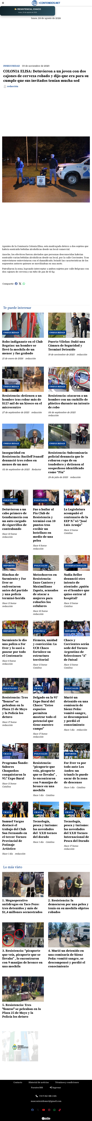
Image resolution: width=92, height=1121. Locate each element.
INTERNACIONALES (75, 565)
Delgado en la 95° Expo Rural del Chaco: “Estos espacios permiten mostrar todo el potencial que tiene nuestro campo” (45, 713)
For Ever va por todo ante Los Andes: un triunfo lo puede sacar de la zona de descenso (76, 772)
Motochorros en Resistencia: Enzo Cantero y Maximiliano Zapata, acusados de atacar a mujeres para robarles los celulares (45, 590)
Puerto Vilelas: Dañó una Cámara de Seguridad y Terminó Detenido (66, 346)
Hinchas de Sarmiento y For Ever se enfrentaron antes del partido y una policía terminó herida (15, 586)
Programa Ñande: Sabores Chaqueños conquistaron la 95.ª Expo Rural (15, 771)
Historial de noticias (39, 1082)
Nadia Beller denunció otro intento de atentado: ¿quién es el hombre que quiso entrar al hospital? (76, 586)
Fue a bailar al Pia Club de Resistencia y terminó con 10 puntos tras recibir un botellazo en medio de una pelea (44, 525)
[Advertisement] (46, 39)
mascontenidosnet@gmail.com (46, 1101)
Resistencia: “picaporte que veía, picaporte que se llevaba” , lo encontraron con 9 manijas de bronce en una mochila (45, 776)
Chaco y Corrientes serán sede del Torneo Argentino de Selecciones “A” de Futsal (76, 650)
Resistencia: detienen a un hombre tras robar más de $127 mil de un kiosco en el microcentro (22, 401)
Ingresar (56, 1087)
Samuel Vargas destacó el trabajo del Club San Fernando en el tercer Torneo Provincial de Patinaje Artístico (14, 835)
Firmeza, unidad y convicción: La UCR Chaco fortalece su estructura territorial (45, 650)
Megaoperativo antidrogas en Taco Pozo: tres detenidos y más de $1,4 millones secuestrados (22, 906)
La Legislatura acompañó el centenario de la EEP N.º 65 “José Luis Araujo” (76, 517)
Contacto (17, 1082)
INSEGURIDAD (11, 66)
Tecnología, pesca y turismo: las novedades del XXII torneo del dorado (45, 829)
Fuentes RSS (37, 1087)
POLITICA (39, 631)
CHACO (69, 500)
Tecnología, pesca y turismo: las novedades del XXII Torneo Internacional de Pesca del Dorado (76, 831)
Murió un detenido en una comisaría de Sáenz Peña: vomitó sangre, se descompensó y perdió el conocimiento (76, 711)
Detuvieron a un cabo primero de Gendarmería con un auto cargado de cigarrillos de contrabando (15, 519)
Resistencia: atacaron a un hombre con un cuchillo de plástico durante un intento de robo (68, 401)
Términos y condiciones (67, 1082)
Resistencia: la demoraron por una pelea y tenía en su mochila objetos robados (68, 906)
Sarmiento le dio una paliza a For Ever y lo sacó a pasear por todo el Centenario (14, 648)
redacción (12, 86)
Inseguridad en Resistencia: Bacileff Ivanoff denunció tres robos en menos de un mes (22, 458)
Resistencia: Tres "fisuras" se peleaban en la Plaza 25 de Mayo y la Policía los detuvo (15, 707)
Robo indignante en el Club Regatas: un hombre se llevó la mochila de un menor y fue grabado (22, 347)
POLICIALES (10, 500)
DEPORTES (9, 565)
